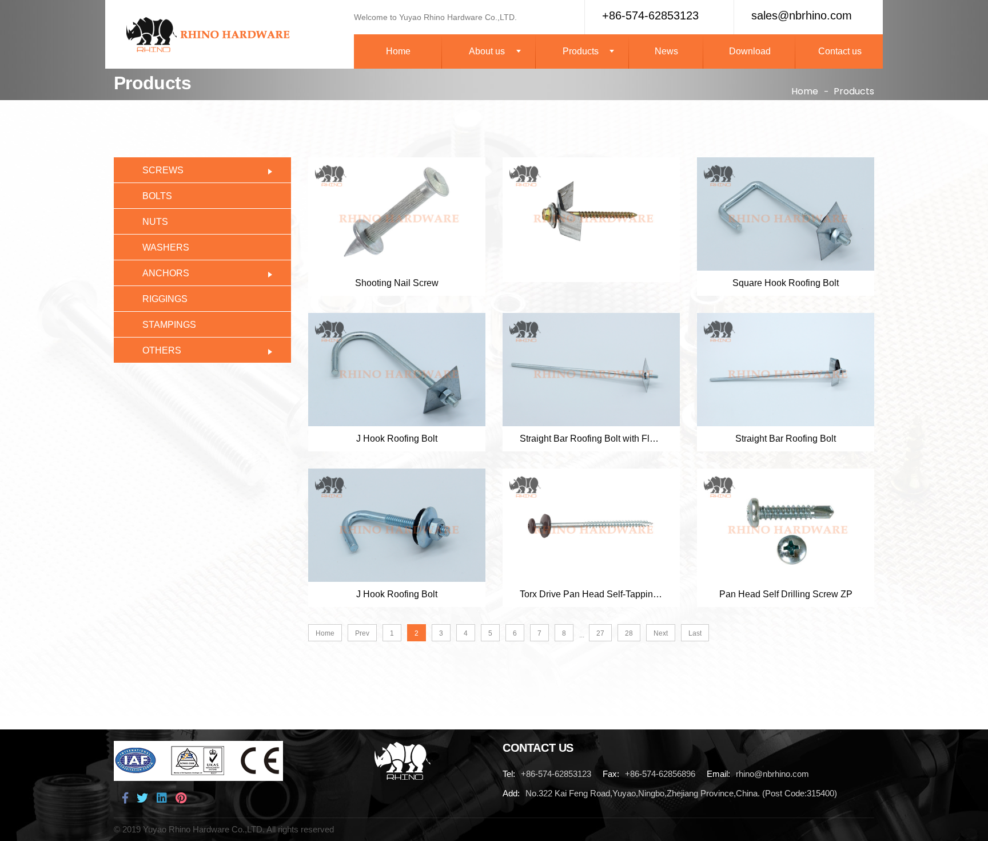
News (666, 51)
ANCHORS (165, 273)
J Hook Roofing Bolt (396, 438)
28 (629, 633)
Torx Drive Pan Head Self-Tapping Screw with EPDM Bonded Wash (591, 594)
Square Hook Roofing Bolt (785, 283)
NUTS (155, 222)
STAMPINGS (169, 325)
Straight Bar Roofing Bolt (785, 438)
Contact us (840, 51)
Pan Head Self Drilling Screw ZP (785, 594)
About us (487, 51)
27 (600, 633)
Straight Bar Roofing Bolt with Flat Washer (591, 438)
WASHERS (165, 247)
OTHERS (161, 350)
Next (661, 633)
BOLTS (157, 196)
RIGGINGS (165, 299)
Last (695, 633)
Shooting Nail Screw (397, 283)
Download (750, 51)
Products (581, 51)
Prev (362, 633)
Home (398, 51)
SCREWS (163, 170)
